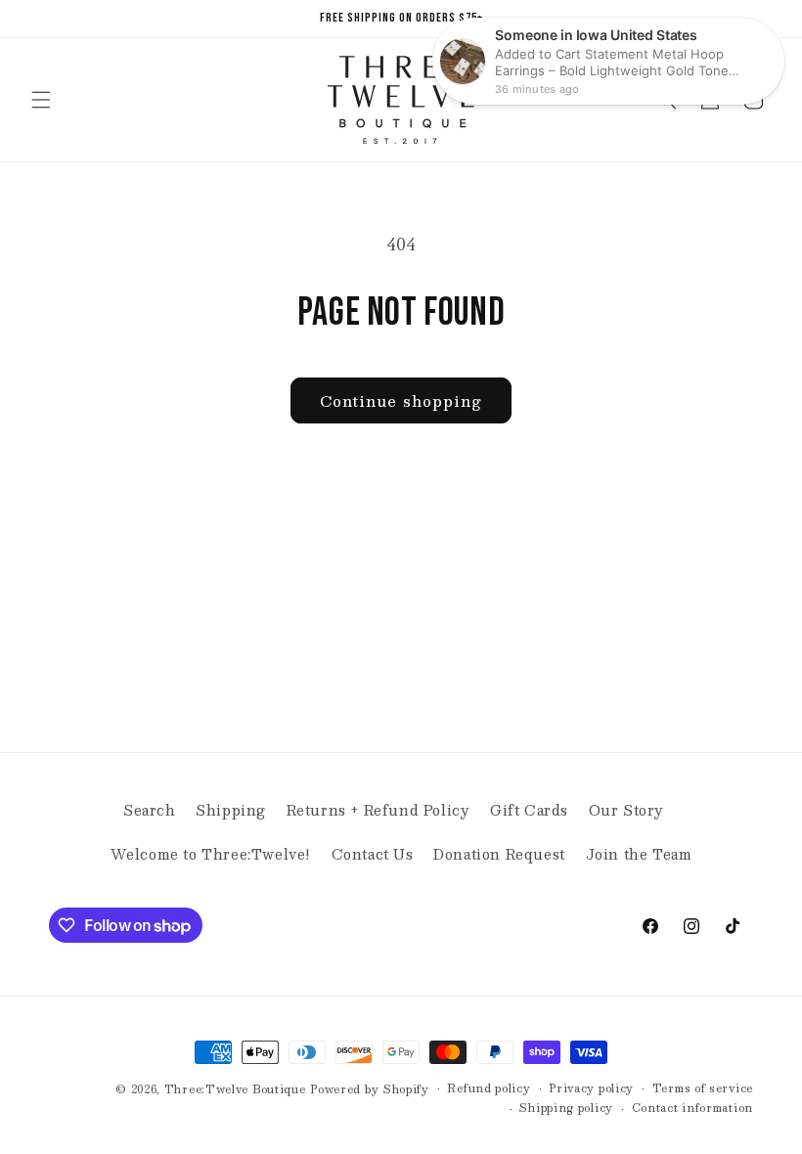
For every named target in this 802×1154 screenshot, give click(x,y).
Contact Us (373, 854)
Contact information (692, 1108)
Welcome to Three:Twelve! (211, 854)
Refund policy (488, 1088)
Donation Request (499, 854)
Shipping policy (566, 1108)
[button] (41, 99)
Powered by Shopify (369, 1089)
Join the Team (639, 854)
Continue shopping (401, 400)
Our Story (626, 809)
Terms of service (702, 1088)
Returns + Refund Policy (378, 809)
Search (149, 809)
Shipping (231, 809)
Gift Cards (529, 809)
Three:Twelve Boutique (235, 1089)
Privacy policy (591, 1088)
